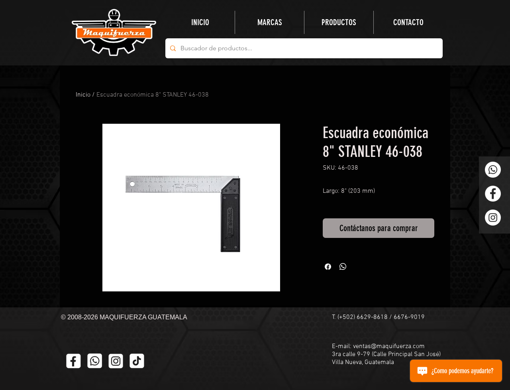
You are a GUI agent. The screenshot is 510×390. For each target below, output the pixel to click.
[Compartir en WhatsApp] (343, 266)
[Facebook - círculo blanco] (493, 194)
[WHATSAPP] (94, 361)
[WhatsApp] (493, 170)
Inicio (83, 95)
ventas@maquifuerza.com (389, 346)
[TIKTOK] (137, 361)
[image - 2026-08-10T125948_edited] (116, 361)
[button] (338, 22)
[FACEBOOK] (73, 361)
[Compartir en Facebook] (328, 266)
